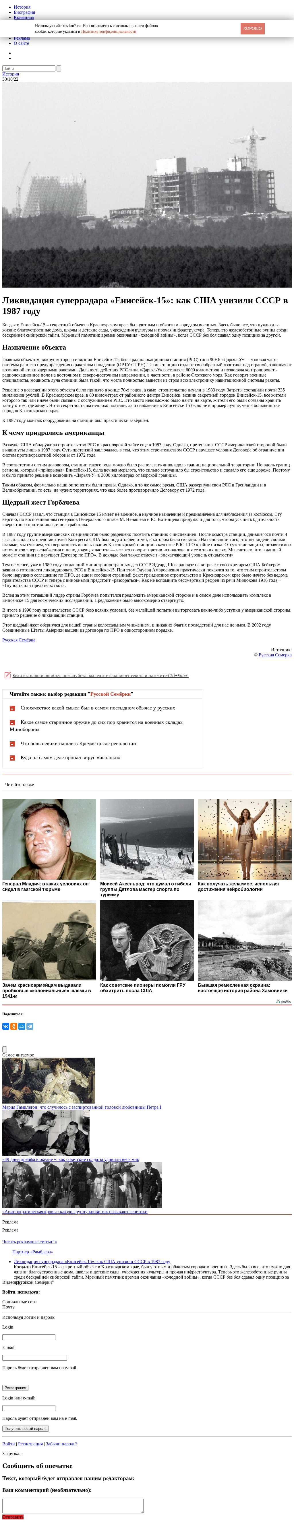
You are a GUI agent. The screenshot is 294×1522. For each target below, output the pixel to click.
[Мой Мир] (21, 1026)
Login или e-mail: (18, 1397)
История (22, 7)
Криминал (24, 17)
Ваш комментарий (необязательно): (47, 1490)
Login (7, 1327)
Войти (8, 1443)
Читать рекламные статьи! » (29, 1241)
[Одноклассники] (13, 1026)
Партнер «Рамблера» (32, 1251)
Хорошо (252, 28)
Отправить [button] (13, 1517)
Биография (24, 12)
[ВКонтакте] (5, 1026)
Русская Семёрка (18, 639)
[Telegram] (29, 1026)
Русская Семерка (275, 654)
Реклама (22, 38)
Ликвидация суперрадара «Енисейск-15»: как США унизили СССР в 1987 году (92, 1261)
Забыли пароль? (61, 1443)
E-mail (8, 1347)
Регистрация (30, 1443)
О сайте (21, 43)
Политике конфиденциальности (108, 31)
